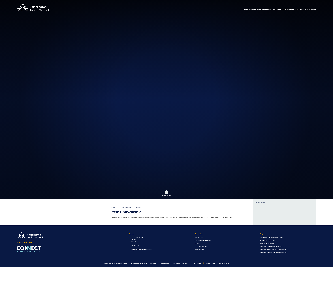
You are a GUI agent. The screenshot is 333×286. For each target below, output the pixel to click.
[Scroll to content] (166, 192)
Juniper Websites (150, 263)
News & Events (126, 207)
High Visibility (197, 263)
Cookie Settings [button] (224, 263)
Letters (138, 207)
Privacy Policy (210, 263)
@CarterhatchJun (25, 242)
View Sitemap (164, 263)
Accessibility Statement (181, 263)
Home (113, 207)
